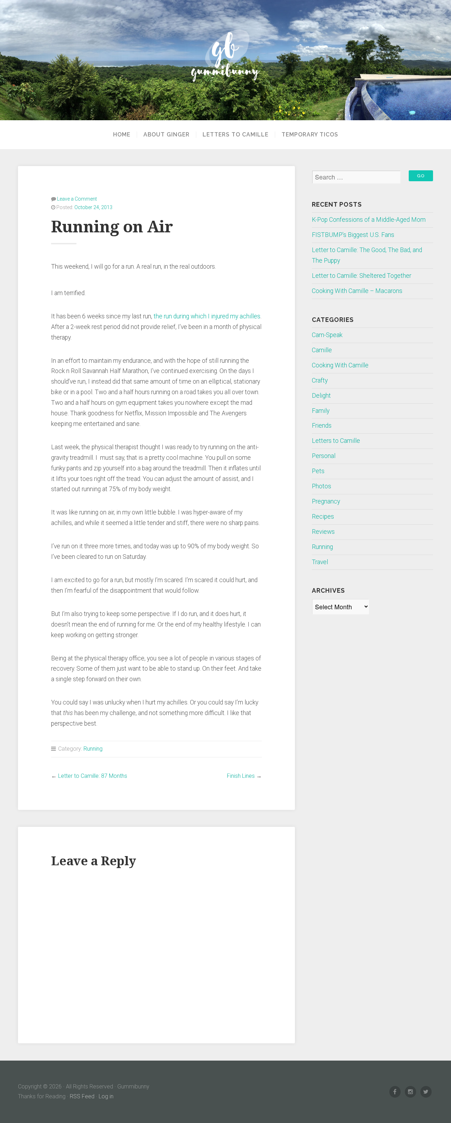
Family (320, 410)
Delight (321, 395)
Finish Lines (241, 776)
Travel (320, 562)
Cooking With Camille (340, 365)
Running (93, 748)
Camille (322, 350)
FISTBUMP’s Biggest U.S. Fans (353, 234)
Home (121, 135)
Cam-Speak (327, 334)
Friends (322, 425)
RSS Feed (82, 1096)
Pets (318, 471)
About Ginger (166, 135)
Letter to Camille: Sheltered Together (361, 275)
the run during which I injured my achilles (207, 316)
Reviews (323, 531)
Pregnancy (326, 501)
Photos (321, 486)
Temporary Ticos (310, 135)
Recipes (323, 516)
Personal (323, 455)
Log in (106, 1096)
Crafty (320, 380)
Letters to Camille (235, 135)
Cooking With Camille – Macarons (357, 290)
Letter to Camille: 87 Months (92, 776)
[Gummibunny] (225, 60)
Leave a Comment (77, 199)
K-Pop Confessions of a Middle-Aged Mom (369, 219)
